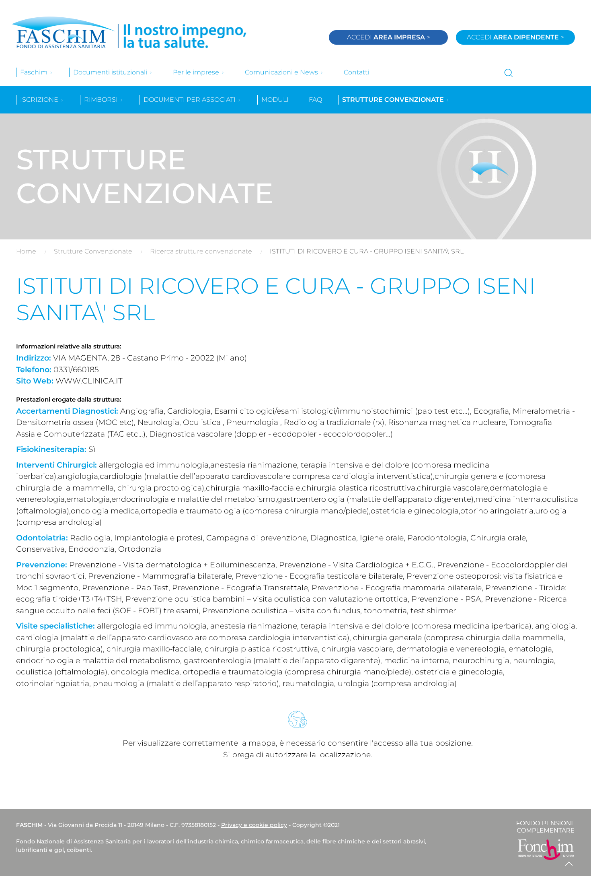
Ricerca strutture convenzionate (201, 251)
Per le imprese (197, 72)
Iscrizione (40, 99)
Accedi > (388, 37)
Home (26, 251)
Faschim (34, 72)
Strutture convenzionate (393, 99)
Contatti (356, 72)
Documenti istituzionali (111, 72)
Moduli (275, 99)
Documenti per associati (190, 99)
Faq (315, 99)
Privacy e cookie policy (254, 825)
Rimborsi (101, 99)
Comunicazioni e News (282, 72)
